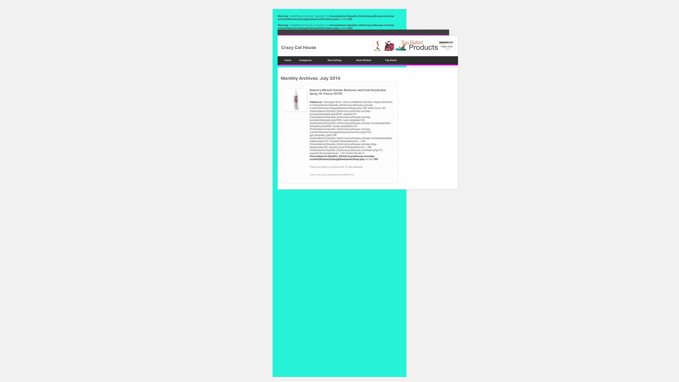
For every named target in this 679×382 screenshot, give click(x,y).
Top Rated (390, 60)
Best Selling (334, 60)
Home (288, 60)
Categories (305, 60)
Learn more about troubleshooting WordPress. (332, 174)
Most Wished (363, 60)
